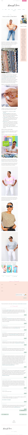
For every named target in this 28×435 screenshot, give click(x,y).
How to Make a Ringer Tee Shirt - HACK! (3, 265)
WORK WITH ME (14, 422)
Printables (19, 9)
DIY (2, 9)
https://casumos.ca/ (17, 407)
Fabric (15, 9)
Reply (25, 323)
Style (12, 9)
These (10, 125)
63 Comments (8, 276)
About (14, 420)
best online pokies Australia (14, 334)
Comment (16, 284)
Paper (5, 9)
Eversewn (4, 112)
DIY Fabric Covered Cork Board (15, 265)
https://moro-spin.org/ (5, 375)
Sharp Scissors (5, 121)
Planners (23, 9)
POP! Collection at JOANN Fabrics (9, 76)
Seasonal (14, 10)
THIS (2, 161)
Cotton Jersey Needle (6, 113)
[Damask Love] (7, 429)
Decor (9, 9)
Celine (15, 111)
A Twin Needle (5, 117)
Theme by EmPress (21, 434)
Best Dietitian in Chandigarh (6, 399)
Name (2, 284)
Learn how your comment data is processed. (20, 303)
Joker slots (10, 318)
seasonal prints (3, 78)
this (12, 116)
